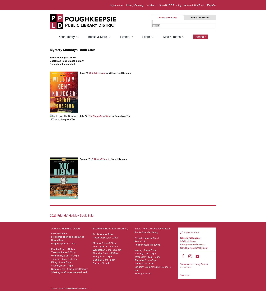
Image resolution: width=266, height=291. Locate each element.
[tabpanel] (184, 24)
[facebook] (183, 256)
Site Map (184, 275)
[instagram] (190, 256)
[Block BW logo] (83, 15)
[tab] (168, 17)
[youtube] (197, 256)
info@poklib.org (188, 241)
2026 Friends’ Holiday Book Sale (72, 215)
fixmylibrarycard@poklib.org (194, 248)
